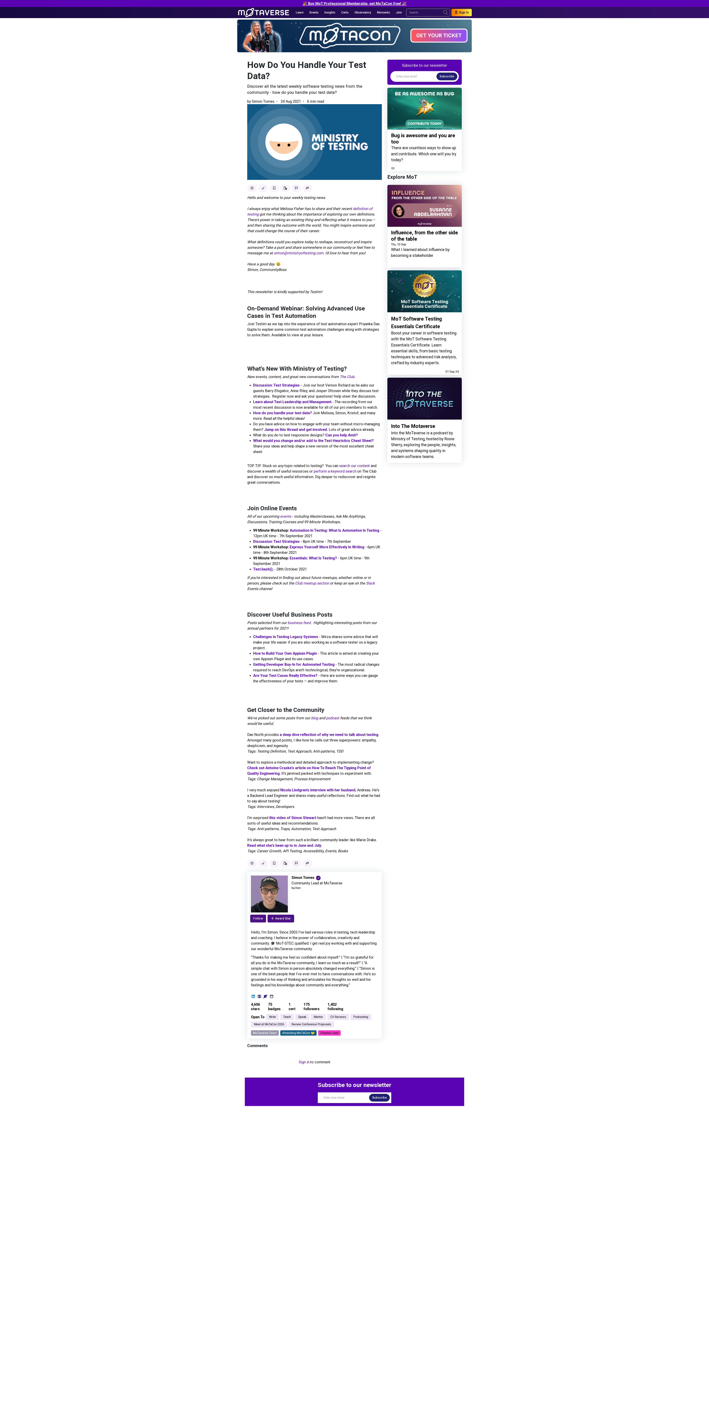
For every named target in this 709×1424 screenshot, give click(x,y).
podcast (332, 718)
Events (313, 12)
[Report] (296, 188)
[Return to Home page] (263, 12)
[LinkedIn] (253, 996)
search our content (354, 466)
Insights (329, 12)
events (285, 516)
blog (314, 718)
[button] (307, 188)
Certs (345, 12)
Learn (300, 12)
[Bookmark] (274, 188)
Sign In (463, 12)
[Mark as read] (263, 188)
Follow (258, 918)
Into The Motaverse (413, 426)
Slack (370, 583)
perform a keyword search (335, 471)
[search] (445, 12)
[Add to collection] (285, 188)
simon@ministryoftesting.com (298, 253)
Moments (383, 12)
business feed (299, 622)
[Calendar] (271, 996)
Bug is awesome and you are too (423, 139)
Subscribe (447, 76)
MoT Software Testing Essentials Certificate (416, 322)
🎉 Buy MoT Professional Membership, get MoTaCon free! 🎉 (355, 3)
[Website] (259, 996)
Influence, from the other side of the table (424, 236)
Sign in (304, 1062)
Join (399, 12)
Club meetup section (312, 583)
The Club (347, 377)
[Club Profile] (265, 996)
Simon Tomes (263, 101)
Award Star (283, 918)
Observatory (362, 12)
